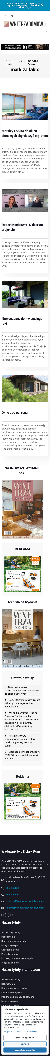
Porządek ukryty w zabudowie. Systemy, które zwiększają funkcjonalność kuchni (19, 740)
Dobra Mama (8, 936)
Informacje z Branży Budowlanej (18, 996)
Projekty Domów (10, 954)
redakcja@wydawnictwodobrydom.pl (25, 901)
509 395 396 (12, 888)
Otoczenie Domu (10, 949)
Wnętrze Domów (10, 962)
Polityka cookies (30, 1031)
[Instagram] (11, 15)
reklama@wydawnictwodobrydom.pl (25, 907)
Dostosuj (25, 1044)
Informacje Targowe (11, 992)
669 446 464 (12, 894)
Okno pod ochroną (15, 413)
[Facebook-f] (5, 15)
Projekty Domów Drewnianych (17, 958)
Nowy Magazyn (9, 945)
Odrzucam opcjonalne (25, 1037)
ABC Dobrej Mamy (10, 932)
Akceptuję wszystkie (25, 1050)
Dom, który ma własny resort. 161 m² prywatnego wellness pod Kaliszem (22, 703)
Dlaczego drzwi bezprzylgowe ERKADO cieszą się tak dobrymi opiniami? (22, 755)
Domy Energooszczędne (14, 941)
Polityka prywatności (12, 1031)
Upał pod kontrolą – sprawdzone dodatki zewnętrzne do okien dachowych (21, 690)
